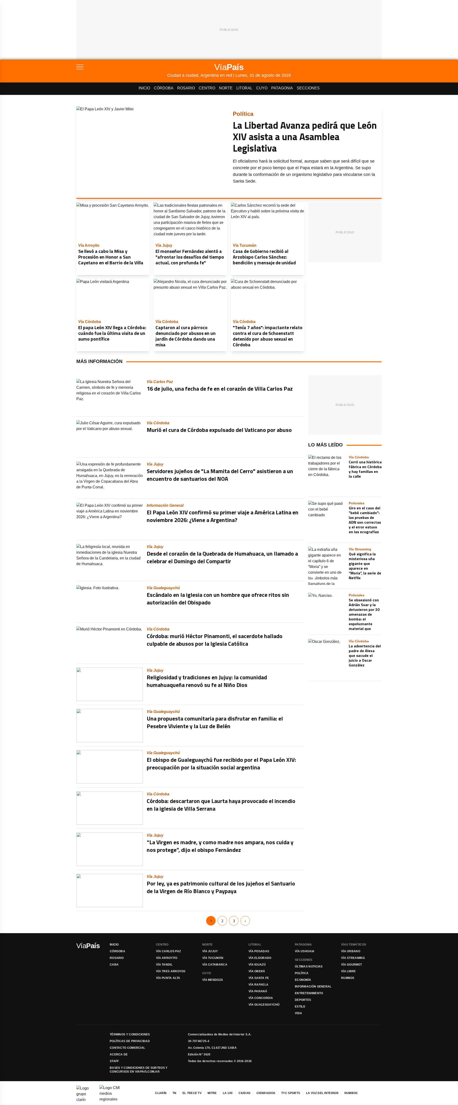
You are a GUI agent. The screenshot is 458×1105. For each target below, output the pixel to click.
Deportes (303, 1000)
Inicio (144, 88)
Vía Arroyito (166, 958)
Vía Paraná (258, 991)
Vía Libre (348, 971)
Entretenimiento (309, 993)
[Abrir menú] (121, 67)
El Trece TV (192, 1093)
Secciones (308, 88)
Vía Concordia (261, 998)
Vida (298, 1013)
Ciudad (244, 1093)
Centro (207, 88)
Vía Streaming (353, 958)
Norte (226, 88)
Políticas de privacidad (130, 1041)
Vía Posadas (259, 951)
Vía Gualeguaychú (264, 1004)
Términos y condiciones (130, 1034)
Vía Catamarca (214, 964)
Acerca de (119, 1054)
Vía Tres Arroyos (171, 971)
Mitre (212, 1093)
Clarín (161, 1093)
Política (301, 973)
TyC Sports (290, 1093)
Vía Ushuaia (304, 951)
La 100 (228, 1093)
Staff (114, 1061)
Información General (313, 986)
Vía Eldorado (260, 958)
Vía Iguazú (257, 964)
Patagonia (282, 88)
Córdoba (163, 88)
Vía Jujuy (210, 951)
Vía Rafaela (258, 984)
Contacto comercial (127, 1047)
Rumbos (347, 978)
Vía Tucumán (212, 958)
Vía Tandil (164, 964)
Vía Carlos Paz (168, 951)
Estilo (300, 1006)
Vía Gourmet (351, 964)
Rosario (186, 88)
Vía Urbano (350, 951)
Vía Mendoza (212, 980)
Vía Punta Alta (168, 978)
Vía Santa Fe (259, 978)
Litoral (244, 88)
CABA (114, 964)
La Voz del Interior (322, 1093)
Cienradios (265, 1093)
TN (174, 1093)
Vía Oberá (257, 971)
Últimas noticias (309, 966)
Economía (303, 980)
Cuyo (261, 88)
